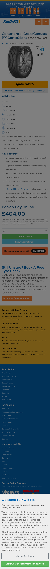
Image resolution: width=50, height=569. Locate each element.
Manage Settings (24, 556)
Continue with (24, 563)
